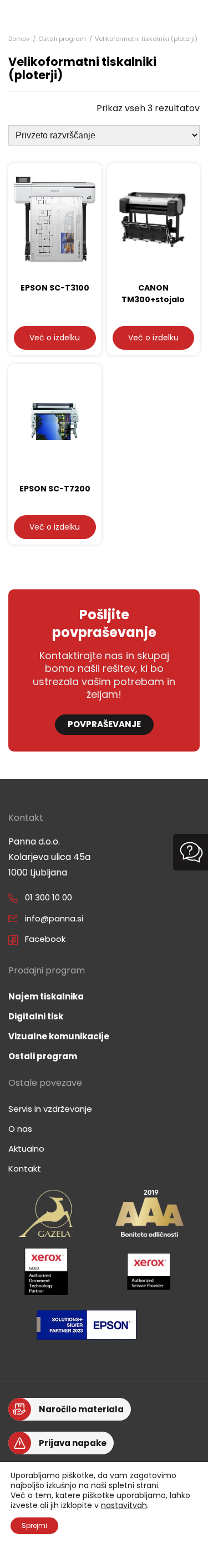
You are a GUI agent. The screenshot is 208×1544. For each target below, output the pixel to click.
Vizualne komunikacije (58, 1036)
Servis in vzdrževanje (50, 1109)
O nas (20, 1128)
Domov (18, 38)
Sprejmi (34, 1525)
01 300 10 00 (48, 897)
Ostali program (62, 38)
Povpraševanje (104, 724)
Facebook (45, 939)
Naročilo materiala (81, 1409)
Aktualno (26, 1148)
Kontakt (24, 1168)
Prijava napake (72, 1443)
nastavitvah (124, 1505)
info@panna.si (54, 918)
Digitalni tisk (35, 1016)
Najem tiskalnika (46, 996)
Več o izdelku (54, 337)
